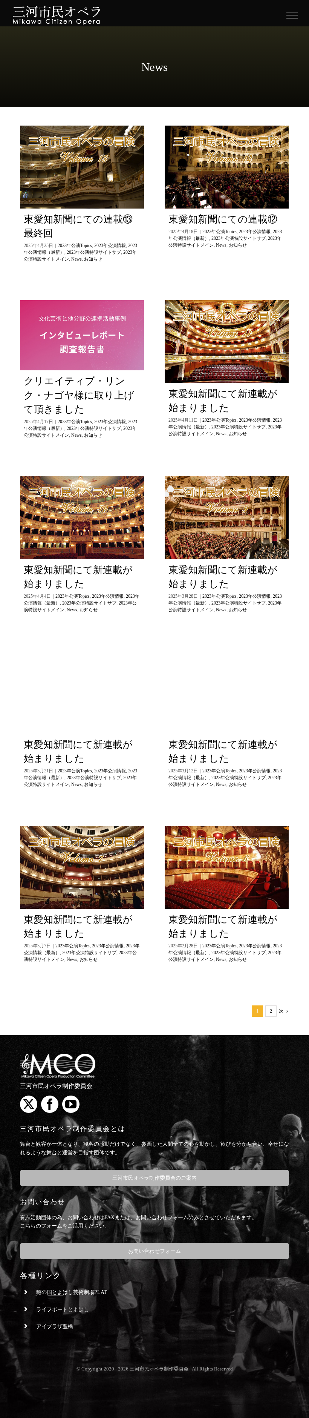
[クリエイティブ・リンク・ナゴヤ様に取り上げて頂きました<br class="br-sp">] (82, 335)
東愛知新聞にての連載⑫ (222, 219)
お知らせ (93, 259)
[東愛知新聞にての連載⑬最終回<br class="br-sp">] (82, 167)
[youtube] (71, 1104)
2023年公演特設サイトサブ (94, 252)
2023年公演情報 (110, 245)
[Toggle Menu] (292, 15)
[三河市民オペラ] (57, 1056)
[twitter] (28, 1104)
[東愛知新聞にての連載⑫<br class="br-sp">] (227, 167)
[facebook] (49, 1104)
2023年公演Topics (75, 245)
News (76, 259)
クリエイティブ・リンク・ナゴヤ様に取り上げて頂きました (79, 395)
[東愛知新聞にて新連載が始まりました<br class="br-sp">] (227, 341)
